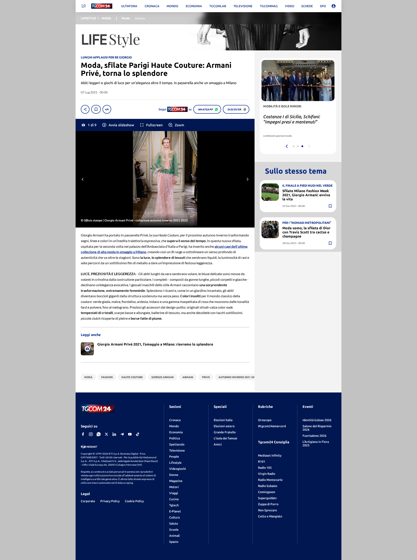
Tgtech (174, 505)
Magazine (175, 481)
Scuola (173, 529)
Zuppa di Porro (268, 504)
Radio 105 (265, 467)
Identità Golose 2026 (317, 420)
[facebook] (83, 434)
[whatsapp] (98, 434)
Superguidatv (267, 498)
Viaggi (173, 493)
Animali (174, 535)
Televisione (177, 450)
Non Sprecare (267, 510)
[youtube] (130, 434)
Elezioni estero (224, 426)
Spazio (173, 541)
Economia (176, 432)
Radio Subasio (267, 486)
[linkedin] (114, 434)
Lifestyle (175, 462)
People (174, 456)
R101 (261, 461)
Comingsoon (266, 492)
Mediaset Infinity (269, 455)
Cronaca (174, 420)
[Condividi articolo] (85, 109)
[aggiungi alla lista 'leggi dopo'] (96, 109)
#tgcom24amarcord (272, 426)
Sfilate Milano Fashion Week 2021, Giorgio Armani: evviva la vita (306, 195)
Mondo (174, 426)
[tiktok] (138, 434)
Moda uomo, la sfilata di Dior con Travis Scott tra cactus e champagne (306, 232)
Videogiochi (177, 468)
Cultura (174, 517)
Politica (174, 438)
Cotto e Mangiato (270, 516)
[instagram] (91, 434)
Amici (218, 444)
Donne (173, 475)
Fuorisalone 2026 (314, 435)
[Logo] (101, 6)
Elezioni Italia (223, 420)
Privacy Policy (110, 501)
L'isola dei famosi (225, 438)
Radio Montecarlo (270, 480)
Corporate (88, 501)
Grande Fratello (225, 432)
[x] (106, 434)
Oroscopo (264, 420)
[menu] (83, 6)
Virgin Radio (266, 473)
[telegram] (122, 434)
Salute (173, 523)
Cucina (174, 499)
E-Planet (175, 511)
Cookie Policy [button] (134, 501)
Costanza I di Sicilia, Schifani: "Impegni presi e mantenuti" (291, 119)
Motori (174, 487)
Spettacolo (176, 444)
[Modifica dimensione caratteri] (107, 109)
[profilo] (333, 6)
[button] (118, 125)
